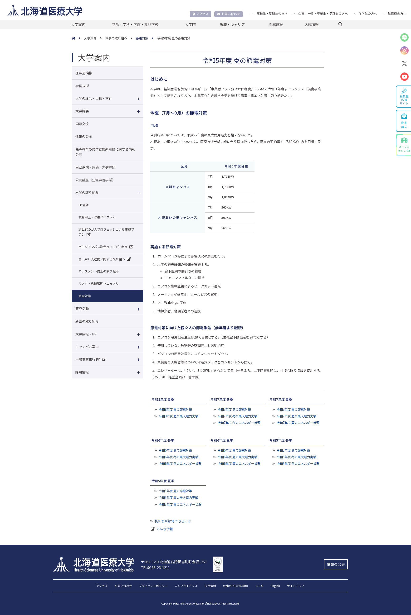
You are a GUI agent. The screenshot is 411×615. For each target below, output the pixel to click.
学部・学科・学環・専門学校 (135, 24)
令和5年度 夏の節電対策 (175, 490)
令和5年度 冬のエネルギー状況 (298, 463)
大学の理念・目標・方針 (93, 98)
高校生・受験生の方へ (272, 13)
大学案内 (78, 24)
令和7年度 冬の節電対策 (234, 409)
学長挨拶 (82, 85)
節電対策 (84, 296)
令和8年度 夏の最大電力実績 (178, 416)
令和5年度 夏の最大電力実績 (178, 497)
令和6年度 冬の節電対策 (175, 450)
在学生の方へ (367, 13)
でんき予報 (164, 528)
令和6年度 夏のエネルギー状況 (239, 463)
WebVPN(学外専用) (235, 586)
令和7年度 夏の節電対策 (293, 409)
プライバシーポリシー (153, 586)
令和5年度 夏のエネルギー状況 (180, 504)
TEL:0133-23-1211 (155, 567)
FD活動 (83, 205)
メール (259, 586)
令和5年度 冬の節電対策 (293, 450)
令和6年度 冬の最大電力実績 (178, 456)
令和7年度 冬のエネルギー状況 (239, 422)
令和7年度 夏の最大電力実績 (296, 416)
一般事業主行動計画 (90, 359)
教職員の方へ (397, 13)
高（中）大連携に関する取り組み (101, 259)
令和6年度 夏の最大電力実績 (237, 456)
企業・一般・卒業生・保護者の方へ (323, 13)
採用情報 (82, 372)
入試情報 (311, 24)
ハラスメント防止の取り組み (98, 271)
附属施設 (276, 24)
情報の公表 (83, 136)
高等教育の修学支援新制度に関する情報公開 (105, 152)
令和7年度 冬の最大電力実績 (237, 416)
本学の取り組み (87, 192)
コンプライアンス (186, 586)
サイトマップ (295, 586)
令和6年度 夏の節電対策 (234, 450)
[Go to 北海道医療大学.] (78, 38)
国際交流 (82, 123)
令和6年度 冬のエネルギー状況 (180, 463)
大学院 (190, 24)
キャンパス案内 (87, 346)
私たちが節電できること (173, 521)
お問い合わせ (230, 14)
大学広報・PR (86, 334)
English (275, 586)
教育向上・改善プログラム (97, 217)
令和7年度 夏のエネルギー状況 (298, 422)
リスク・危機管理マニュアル (98, 283)
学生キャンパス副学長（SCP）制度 (102, 246)
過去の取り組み (87, 321)
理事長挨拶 (83, 73)
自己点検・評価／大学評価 (95, 167)
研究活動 (82, 308)
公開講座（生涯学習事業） (95, 179)
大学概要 (82, 111)
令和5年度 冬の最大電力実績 (296, 456)
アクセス (202, 14)
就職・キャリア (232, 24)
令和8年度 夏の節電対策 (175, 409)
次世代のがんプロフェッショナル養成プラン (106, 232)
